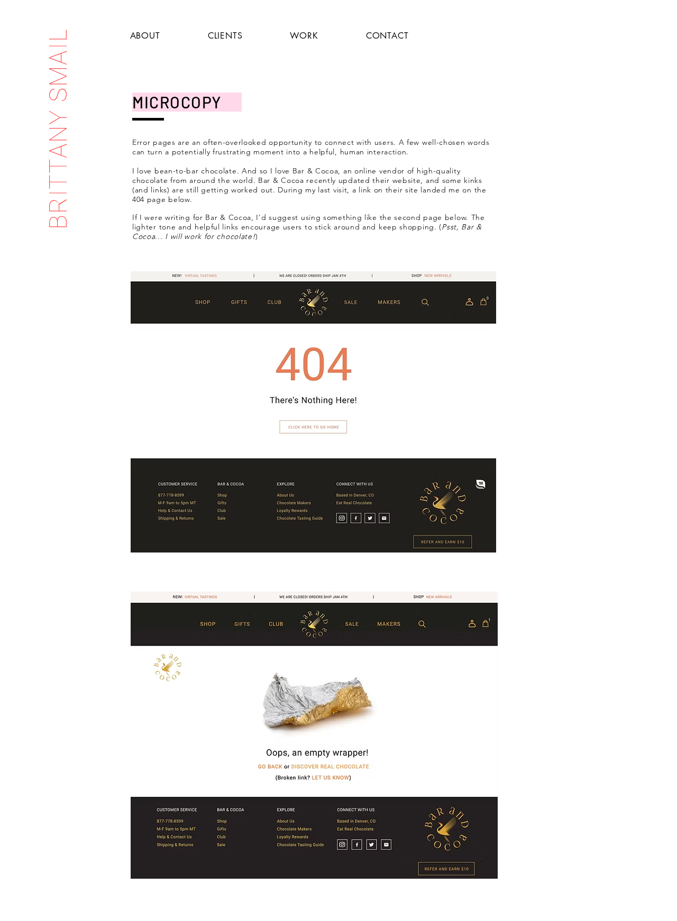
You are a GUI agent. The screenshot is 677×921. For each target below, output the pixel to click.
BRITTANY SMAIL (58, 128)
